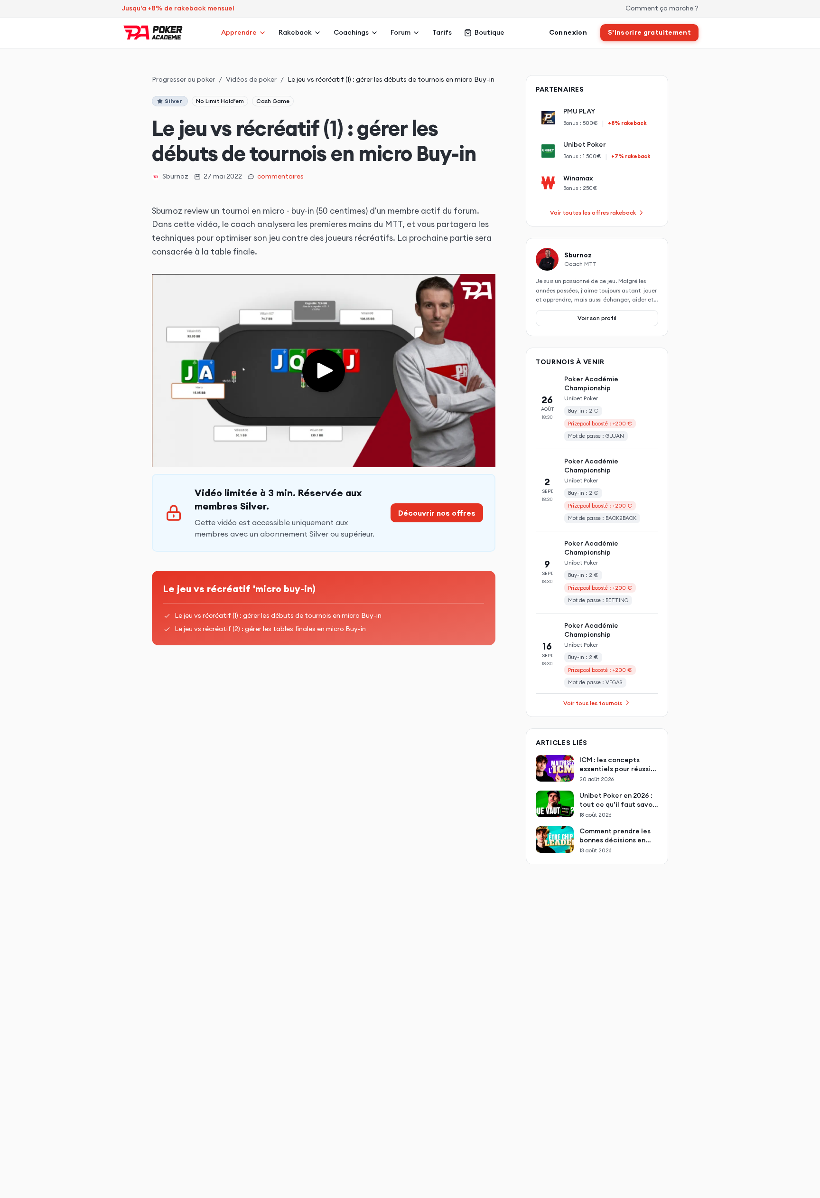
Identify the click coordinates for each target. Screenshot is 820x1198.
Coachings (351, 32)
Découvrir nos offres (436, 513)
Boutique (489, 32)
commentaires (280, 176)
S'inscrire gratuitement (649, 32)
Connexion (568, 32)
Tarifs (442, 32)
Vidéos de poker (251, 79)
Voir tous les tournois (592, 702)
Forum (400, 32)
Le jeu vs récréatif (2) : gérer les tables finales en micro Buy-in (270, 628)
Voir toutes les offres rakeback (593, 212)
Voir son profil (597, 317)
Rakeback (295, 32)
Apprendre (239, 32)
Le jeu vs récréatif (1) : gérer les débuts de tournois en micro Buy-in (278, 615)
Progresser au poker (183, 79)
